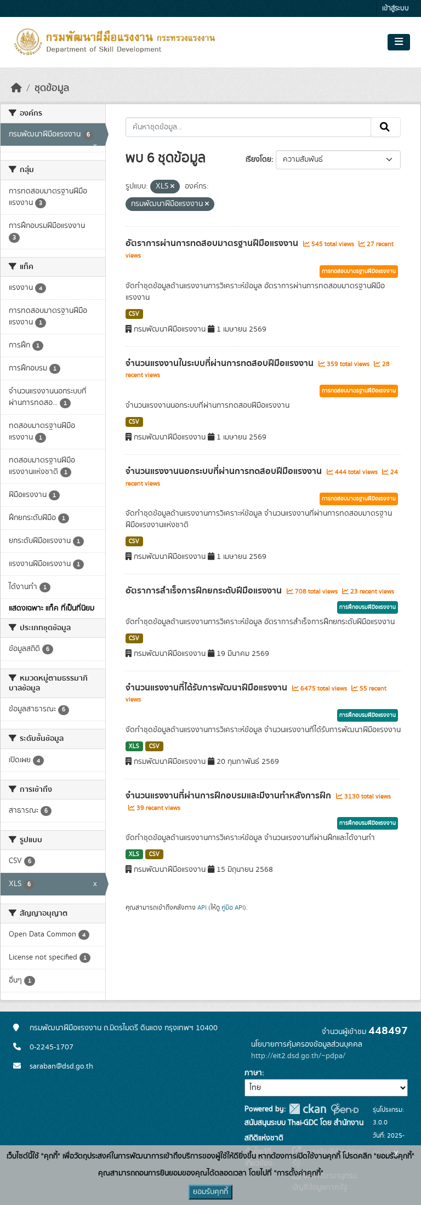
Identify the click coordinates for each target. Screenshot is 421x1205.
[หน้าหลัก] (16, 88)
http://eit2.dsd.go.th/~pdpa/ (298, 1055)
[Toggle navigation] (399, 42)
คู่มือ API (232, 907)
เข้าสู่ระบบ (395, 8)
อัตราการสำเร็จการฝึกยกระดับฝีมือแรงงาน (205, 591)
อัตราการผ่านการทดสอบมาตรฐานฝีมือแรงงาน (213, 243)
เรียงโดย (258, 159)
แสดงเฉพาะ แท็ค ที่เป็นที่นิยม (51, 608)
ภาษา (253, 1072)
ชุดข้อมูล (52, 88)
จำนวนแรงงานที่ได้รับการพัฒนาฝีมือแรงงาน (207, 688)
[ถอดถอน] (172, 186)
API (202, 907)
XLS (134, 746)
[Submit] (386, 127)
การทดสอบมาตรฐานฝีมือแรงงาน (359, 271)
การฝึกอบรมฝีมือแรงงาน (367, 607)
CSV (134, 314)
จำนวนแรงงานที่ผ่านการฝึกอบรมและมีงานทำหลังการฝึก (229, 796)
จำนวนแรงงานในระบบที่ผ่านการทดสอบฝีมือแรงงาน (221, 363)
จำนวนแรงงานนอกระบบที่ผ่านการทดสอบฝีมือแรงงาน (225, 471)
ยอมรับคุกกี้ (210, 1191)
